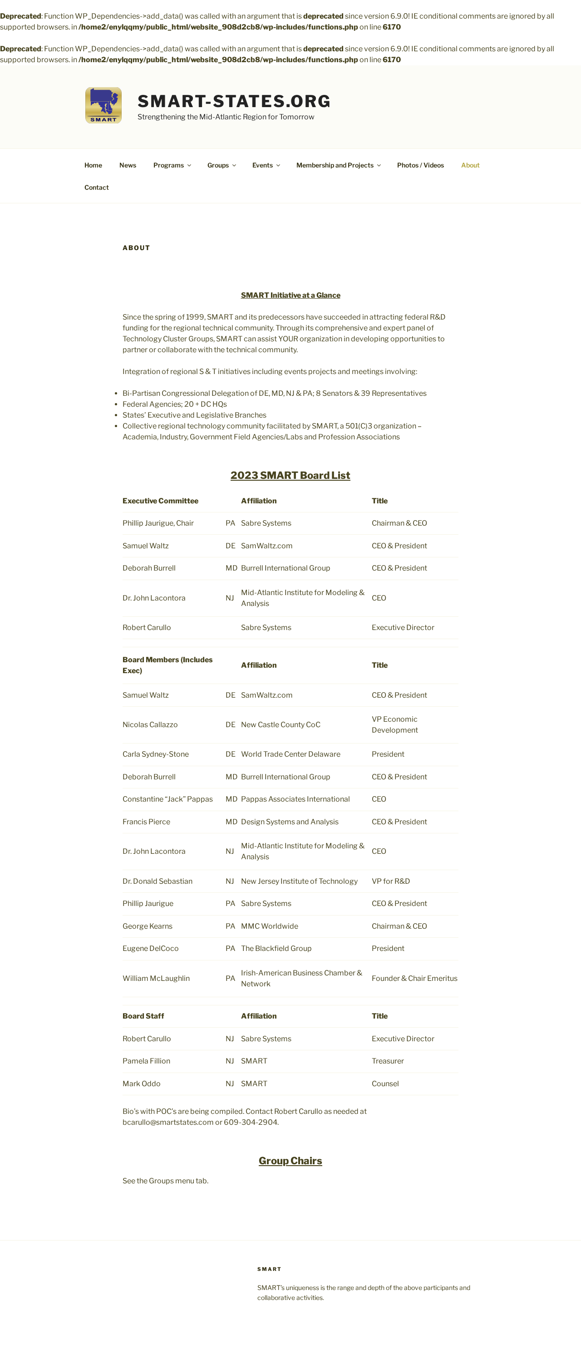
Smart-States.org (234, 101)
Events (262, 165)
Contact (96, 187)
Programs (168, 165)
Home (93, 165)
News (127, 165)
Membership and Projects (335, 165)
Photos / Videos (420, 165)
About (470, 165)
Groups (218, 165)
